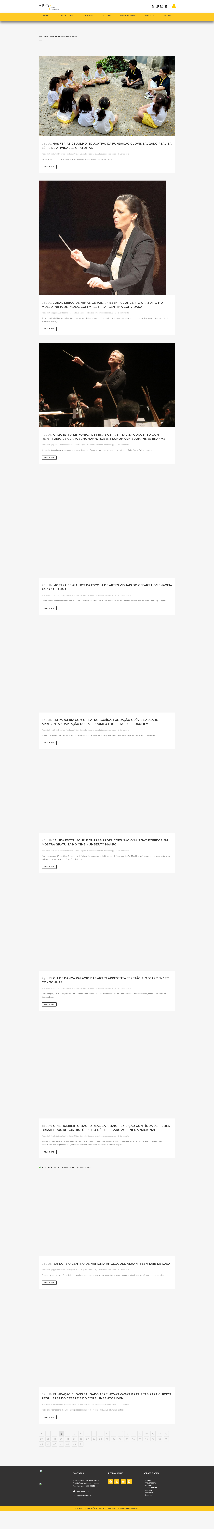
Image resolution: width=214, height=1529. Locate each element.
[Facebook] (110, 1481)
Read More (49, 167)
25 (74, 1438)
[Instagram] (116, 1481)
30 (107, 1438)
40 (41, 1444)
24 (68, 1438)
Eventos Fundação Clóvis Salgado (72, 154)
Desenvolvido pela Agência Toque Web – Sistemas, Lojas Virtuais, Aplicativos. (107, 1508)
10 (107, 1433)
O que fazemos (65, 16)
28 (94, 1438)
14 (133, 1433)
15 (140, 1433)
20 (41, 1438)
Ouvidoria (149, 1493)
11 (114, 1433)
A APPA (44, 16)
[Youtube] (123, 1481)
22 (55, 1438)
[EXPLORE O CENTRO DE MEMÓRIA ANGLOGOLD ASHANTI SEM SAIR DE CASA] (107, 1211)
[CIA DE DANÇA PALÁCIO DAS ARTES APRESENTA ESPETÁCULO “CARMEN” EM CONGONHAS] (107, 925)
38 (159, 1438)
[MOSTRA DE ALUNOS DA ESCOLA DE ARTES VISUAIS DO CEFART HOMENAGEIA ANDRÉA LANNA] (107, 524)
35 (140, 1438)
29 (100, 1438)
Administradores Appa (106, 154)
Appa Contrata (151, 1488)
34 (133, 1438)
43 (61, 1444)
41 (48, 1444)
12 (120, 1433)
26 (81, 1438)
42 (54, 1444)
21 (48, 1438)
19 (166, 1433)
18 (160, 1433)
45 (74, 1444)
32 (120, 1438)
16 (146, 1433)
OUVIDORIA (168, 16)
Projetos (148, 1495)
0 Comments (123, 154)
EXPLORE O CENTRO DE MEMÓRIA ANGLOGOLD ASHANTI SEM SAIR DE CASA (111, 1263)
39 (166, 1438)
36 (146, 1438)
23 (61, 1438)
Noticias (91, 154)
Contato (149, 16)
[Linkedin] (129, 1481)
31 (114, 1438)
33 (127, 1438)
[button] (45, 16)
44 (67, 1444)
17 (153, 1433)
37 (153, 1438)
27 (87, 1438)
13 (127, 1433)
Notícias (107, 16)
